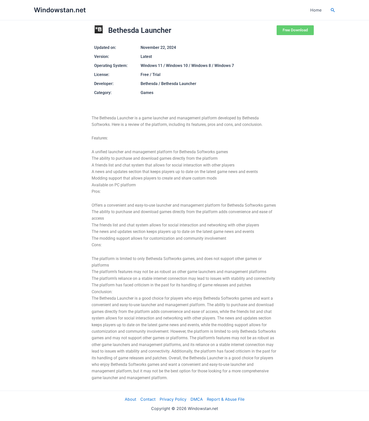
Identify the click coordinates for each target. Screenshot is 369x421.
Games (147, 92)
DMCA (197, 399)
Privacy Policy (173, 399)
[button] (333, 10)
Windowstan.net (60, 10)
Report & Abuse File (225, 399)
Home (316, 10)
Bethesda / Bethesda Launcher (168, 83)
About (130, 399)
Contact (148, 399)
